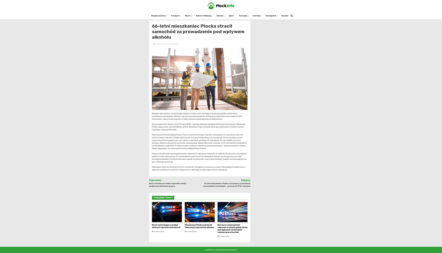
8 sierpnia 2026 (158, 231)
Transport (175, 16)
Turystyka (243, 16)
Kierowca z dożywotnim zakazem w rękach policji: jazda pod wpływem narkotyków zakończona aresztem (232, 228)
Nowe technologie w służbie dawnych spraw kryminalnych (166, 226)
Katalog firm (271, 16)
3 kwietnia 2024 (160, 44)
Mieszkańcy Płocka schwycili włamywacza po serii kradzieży (199, 226)
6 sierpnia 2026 (224, 236)
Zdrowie (220, 16)
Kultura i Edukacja (203, 16)
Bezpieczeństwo (158, 16)
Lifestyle (256, 16)
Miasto (188, 16)
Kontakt (284, 16)
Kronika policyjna (172, 44)
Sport (231, 16)
